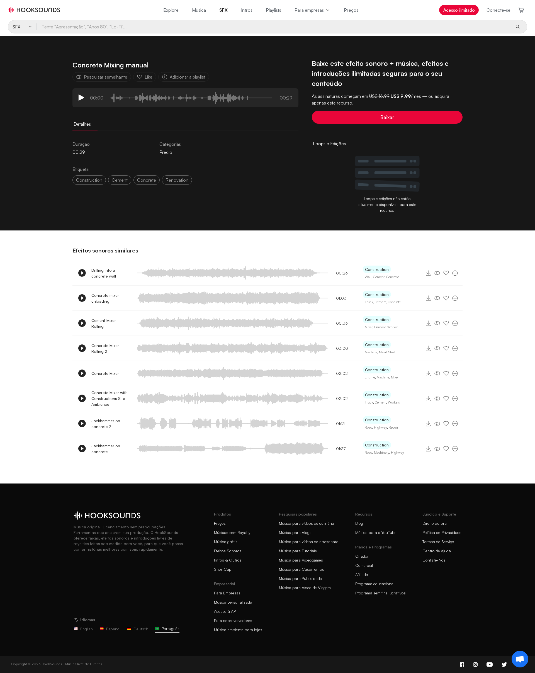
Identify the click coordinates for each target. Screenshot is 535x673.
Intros (246, 10)
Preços (351, 10)
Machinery (381, 452)
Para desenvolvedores (233, 620)
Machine (371, 352)
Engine (370, 377)
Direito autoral (435, 523)
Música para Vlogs (295, 532)
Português (170, 628)
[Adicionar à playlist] (455, 273)
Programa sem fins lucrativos (380, 593)
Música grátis (225, 541)
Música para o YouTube (376, 532)
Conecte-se (498, 10)
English (86, 628)
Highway (380, 427)
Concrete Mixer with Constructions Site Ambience (109, 398)
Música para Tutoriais (298, 550)
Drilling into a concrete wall (103, 273)
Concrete (392, 277)
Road (368, 427)
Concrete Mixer (105, 373)
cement (120, 180)
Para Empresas (227, 593)
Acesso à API (225, 611)
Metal (383, 352)
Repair (393, 427)
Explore (171, 10)
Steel (391, 352)
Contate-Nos (434, 560)
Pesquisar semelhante (105, 77)
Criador (362, 556)
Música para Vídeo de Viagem (305, 587)
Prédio (165, 152)
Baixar (387, 117)
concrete (146, 180)
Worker (392, 327)
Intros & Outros (228, 560)
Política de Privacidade (441, 532)
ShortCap (223, 569)
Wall (368, 277)
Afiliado (361, 574)
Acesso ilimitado (459, 10)
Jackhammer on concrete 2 (105, 423)
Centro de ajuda (436, 550)
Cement (379, 277)
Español (113, 628)
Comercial (364, 565)
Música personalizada (233, 602)
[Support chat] (520, 659)
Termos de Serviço (438, 541)
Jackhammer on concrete (105, 448)
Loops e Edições (329, 143)
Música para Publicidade (300, 578)
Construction (89, 180)
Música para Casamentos (301, 569)
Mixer (369, 327)
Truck (369, 302)
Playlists (273, 10)
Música (199, 10)
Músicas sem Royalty (232, 532)
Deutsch (141, 628)
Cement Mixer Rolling (103, 323)
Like (148, 77)
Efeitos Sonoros (228, 550)
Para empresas (309, 10)
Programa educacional (374, 583)
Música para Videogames (301, 560)
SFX (223, 10)
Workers (394, 402)
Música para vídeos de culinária (306, 523)
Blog (359, 523)
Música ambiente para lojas (238, 629)
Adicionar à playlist (187, 77)
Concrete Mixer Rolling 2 (105, 348)
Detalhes (82, 124)
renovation (177, 180)
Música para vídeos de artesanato (309, 541)
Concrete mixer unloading (105, 298)
